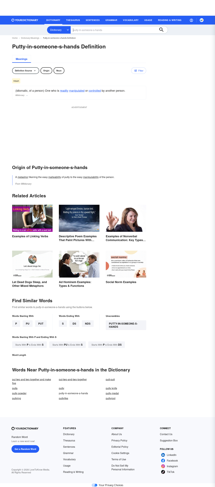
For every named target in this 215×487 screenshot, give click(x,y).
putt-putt (110, 379)
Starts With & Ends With (29, 344)
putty (61, 388)
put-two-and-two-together (73, 379)
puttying (16, 398)
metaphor (23, 177)
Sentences (69, 446)
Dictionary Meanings (30, 38)
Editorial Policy (119, 446)
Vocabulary (69, 459)
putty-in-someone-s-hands (123, 325)
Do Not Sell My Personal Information (123, 467)
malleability (54, 177)
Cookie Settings (120, 453)
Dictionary (56, 30)
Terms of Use (118, 459)
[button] (191, 20)
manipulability (91, 177)
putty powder (19, 393)
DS (74, 323)
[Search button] (163, 29)
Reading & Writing (73, 472)
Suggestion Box (169, 440)
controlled (95, 90)
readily (64, 90)
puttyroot (110, 398)
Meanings (21, 59)
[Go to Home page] (24, 20)
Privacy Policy (119, 440)
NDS (88, 323)
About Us (116, 434)
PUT (40, 323)
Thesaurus (69, 440)
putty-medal (112, 393)
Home (15, 38)
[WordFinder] (202, 20)
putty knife (111, 388)
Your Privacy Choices (111, 485)
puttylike (63, 398)
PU (27, 323)
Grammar (68, 453)
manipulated (77, 90)
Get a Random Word (25, 449)
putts (14, 388)
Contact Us (166, 434)
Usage (67, 465)
